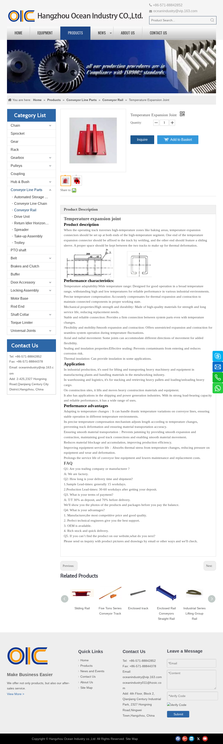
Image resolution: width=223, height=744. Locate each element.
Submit (178, 714)
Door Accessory (23, 282)
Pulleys (16, 166)
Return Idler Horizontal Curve (35, 223)
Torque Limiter (22, 322)
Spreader (21, 230)
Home (18, 32)
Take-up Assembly (28, 236)
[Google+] (185, 738)
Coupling (18, 174)
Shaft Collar (20, 314)
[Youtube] (205, 738)
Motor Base (19, 298)
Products (75, 32)
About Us (128, 32)
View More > (15, 694)
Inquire (142, 139)
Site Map (86, 687)
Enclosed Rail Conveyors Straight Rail (166, 613)
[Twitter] (198, 738)
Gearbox (17, 158)
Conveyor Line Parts (26, 190)
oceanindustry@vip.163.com (175, 11)
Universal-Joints (23, 331)
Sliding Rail (82, 608)
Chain (15, 125)
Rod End (17, 306)
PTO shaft (18, 250)
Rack (15, 149)
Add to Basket (181, 139)
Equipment (45, 32)
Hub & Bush (20, 182)
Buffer (15, 274)
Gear (14, 141)
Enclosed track (138, 608)
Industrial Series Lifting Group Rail (194, 613)
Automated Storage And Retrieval (35, 197)
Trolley (19, 243)
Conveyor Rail (25, 210)
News (102, 32)
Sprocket (17, 133)
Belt (14, 258)
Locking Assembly (25, 290)
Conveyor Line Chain (30, 203)
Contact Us (158, 32)
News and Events (92, 671)
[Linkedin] (191, 738)
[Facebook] (178, 738)
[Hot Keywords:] (212, 20)
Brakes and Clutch (25, 266)
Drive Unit (22, 216)
